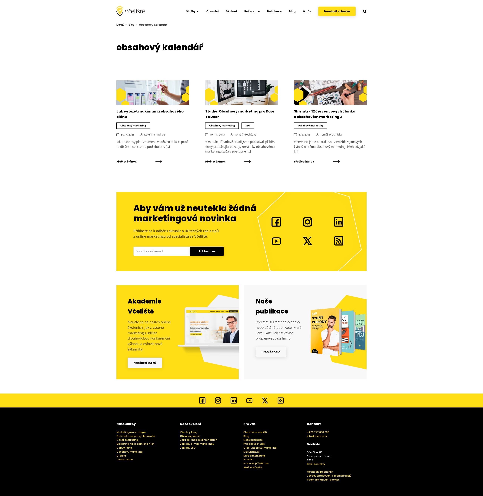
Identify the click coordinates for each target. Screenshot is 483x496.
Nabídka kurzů (145, 363)
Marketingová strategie (131, 432)
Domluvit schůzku (337, 11)
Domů (120, 25)
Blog (292, 11)
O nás (307, 11)
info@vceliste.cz (317, 436)
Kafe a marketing (254, 455)
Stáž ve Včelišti (252, 467)
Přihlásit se (206, 251)
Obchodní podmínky (320, 472)
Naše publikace (253, 440)
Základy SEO (188, 448)
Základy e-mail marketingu (197, 444)
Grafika (121, 455)
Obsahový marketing (133, 125)
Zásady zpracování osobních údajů (329, 476)
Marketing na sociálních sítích (135, 444)
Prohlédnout (271, 352)
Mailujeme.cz (251, 452)
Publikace (274, 11)
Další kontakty (316, 464)
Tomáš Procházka (245, 134)
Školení (231, 11)
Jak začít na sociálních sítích (198, 440)
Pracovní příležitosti (255, 463)
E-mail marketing (127, 440)
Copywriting (124, 448)
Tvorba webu (124, 459)
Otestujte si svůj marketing (259, 448)
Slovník (247, 459)
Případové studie (254, 444)
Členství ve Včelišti (255, 432)
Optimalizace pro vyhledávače (135, 436)
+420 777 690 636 (318, 432)
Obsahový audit (190, 436)
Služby (190, 11)
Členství (212, 11)
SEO (247, 125)
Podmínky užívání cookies (323, 479)
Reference (252, 11)
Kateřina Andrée (154, 134)
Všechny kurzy (189, 432)
